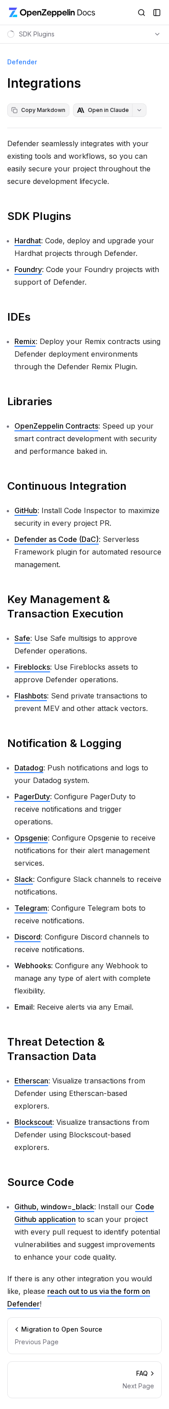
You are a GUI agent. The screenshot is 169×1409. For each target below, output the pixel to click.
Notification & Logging (64, 743)
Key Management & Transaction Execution (65, 606)
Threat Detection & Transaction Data (56, 1049)
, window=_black (54, 1206)
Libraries (29, 401)
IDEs (19, 316)
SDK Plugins (39, 216)
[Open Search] (141, 12)
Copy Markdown (43, 110)
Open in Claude (108, 110)
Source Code (40, 1182)
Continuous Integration (67, 485)
